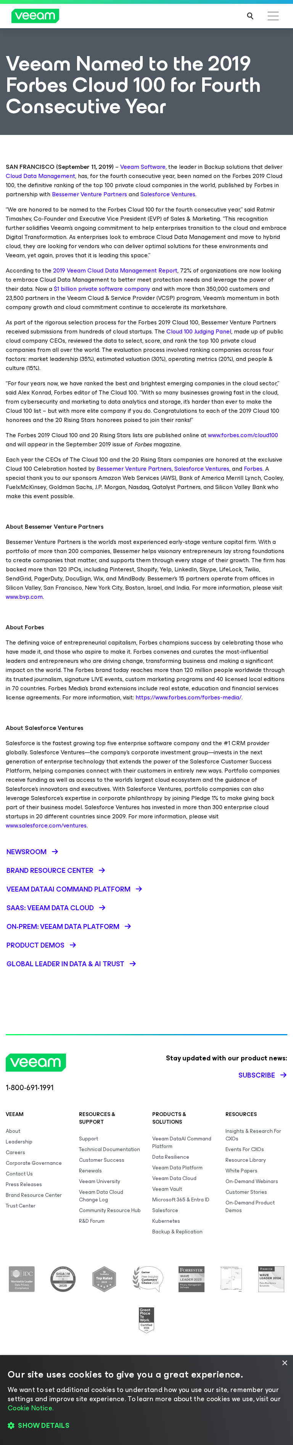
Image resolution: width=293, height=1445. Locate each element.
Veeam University (99, 1181)
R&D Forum (92, 1221)
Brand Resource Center (34, 1195)
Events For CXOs (244, 1149)
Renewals (90, 1170)
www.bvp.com (24, 597)
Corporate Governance (34, 1163)
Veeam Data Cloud (174, 1178)
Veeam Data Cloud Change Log (101, 1196)
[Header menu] (273, 16)
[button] (146, 1426)
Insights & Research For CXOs (253, 1135)
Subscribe (256, 1075)
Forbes (252, 468)
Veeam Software (143, 167)
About (13, 1131)
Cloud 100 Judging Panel (198, 331)
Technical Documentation (109, 1149)
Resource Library (245, 1160)
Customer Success (101, 1160)
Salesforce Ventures (167, 194)
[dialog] (146, 1400)
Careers (15, 1152)
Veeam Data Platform (177, 1167)
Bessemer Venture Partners (88, 194)
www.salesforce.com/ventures (46, 825)
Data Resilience (170, 1157)
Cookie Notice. (30, 1408)
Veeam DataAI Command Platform (181, 1142)
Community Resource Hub (110, 1210)
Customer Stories (246, 1192)
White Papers (241, 1170)
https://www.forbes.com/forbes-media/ (187, 697)
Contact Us (19, 1173)
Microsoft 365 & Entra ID (180, 1199)
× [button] (284, 1363)
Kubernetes (166, 1221)
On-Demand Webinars (251, 1181)
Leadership (19, 1141)
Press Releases (24, 1184)
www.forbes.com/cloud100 (242, 435)
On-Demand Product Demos (250, 1206)
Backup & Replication (177, 1231)
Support (88, 1138)
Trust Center (20, 1205)
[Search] (250, 16)
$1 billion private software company (102, 289)
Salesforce (165, 1210)
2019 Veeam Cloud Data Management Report (115, 270)
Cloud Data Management (40, 176)
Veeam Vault (167, 1189)
